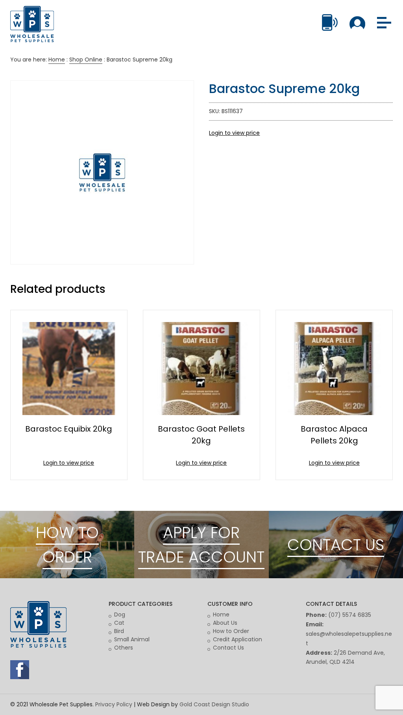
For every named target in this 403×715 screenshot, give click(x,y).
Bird (119, 631)
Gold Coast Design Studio (214, 704)
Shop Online (85, 59)
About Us (225, 623)
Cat (119, 623)
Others (123, 648)
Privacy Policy (113, 704)
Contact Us (228, 648)
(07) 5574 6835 (349, 615)
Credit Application (237, 639)
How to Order (231, 631)
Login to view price (234, 133)
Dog (119, 614)
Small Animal (132, 639)
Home (56, 59)
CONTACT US (335, 545)
